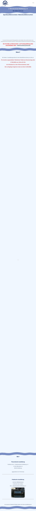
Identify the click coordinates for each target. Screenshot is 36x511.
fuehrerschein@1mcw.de (23, 45)
